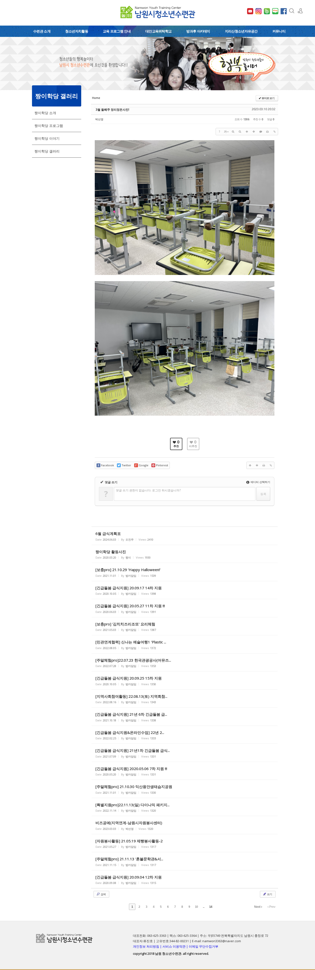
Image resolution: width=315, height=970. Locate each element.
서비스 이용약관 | (175, 946)
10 (196, 907)
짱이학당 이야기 (47, 138)
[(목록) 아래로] (253, 131)
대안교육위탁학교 (158, 31)
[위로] (246, 131)
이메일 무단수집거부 (203, 946)
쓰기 (269, 894)
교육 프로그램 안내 (117, 31)
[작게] (239, 131)
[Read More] (184, 536)
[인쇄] (267, 131)
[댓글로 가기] (260, 131)
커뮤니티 (278, 31)
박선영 (99, 119)
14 (210, 907)
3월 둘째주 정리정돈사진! (112, 109)
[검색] (291, 11)
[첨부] (274, 131)
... (203, 907)
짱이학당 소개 (45, 112)
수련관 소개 (41, 31)
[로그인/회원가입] (300, 11)
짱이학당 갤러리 (47, 151)
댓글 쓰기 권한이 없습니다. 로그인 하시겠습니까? (148, 490)
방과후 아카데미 (198, 31)
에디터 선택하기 (260, 482)
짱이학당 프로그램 (48, 125)
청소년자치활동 (76, 31)
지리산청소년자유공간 (241, 31)
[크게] (233, 131)
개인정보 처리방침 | (147, 946)
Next (257, 907)
